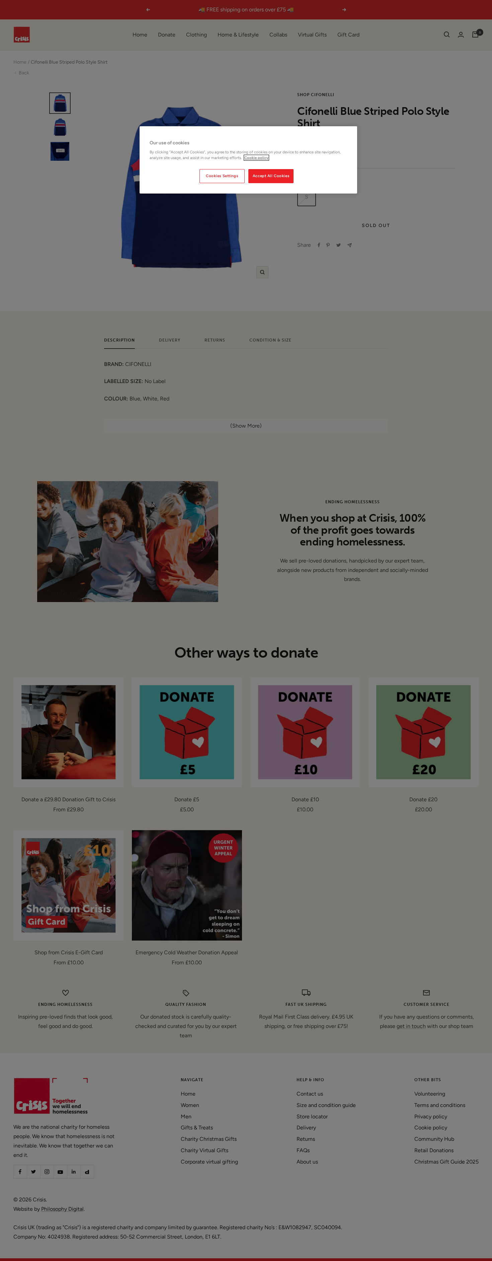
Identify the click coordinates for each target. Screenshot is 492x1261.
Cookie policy (256, 157)
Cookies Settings (222, 175)
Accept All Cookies (271, 175)
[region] (248, 160)
